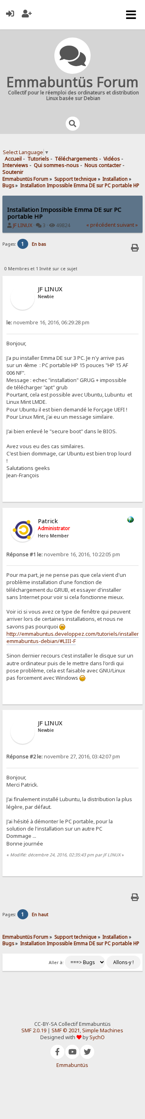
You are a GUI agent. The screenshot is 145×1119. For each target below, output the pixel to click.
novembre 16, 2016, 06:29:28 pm (47, 322)
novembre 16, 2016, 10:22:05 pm (63, 554)
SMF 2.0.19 (33, 1030)
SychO (97, 1037)
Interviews (15, 165)
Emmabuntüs (72, 1065)
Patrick (48, 521)
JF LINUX (22, 225)
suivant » (127, 224)
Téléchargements (76, 158)
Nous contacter (103, 165)
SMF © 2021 (66, 1030)
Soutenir (12, 172)
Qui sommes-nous (56, 165)
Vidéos (112, 158)
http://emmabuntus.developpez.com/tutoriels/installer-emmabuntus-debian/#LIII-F (73, 637)
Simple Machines (102, 1030)
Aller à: (56, 962)
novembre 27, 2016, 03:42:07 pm (63, 756)
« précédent (101, 224)
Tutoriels (38, 158)
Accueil (13, 158)
